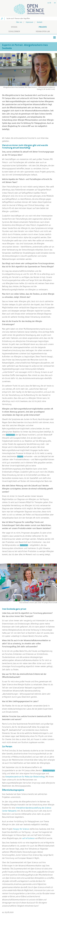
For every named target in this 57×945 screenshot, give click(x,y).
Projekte (43, 27)
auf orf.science (28, 838)
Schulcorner (14, 31)
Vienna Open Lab (43, 31)
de (50, 3)
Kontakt (39, 22)
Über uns (19, 22)
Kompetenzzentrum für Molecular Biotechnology (25, 777)
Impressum (29, 22)
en (55, 3)
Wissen (14, 27)
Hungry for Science (21, 829)
